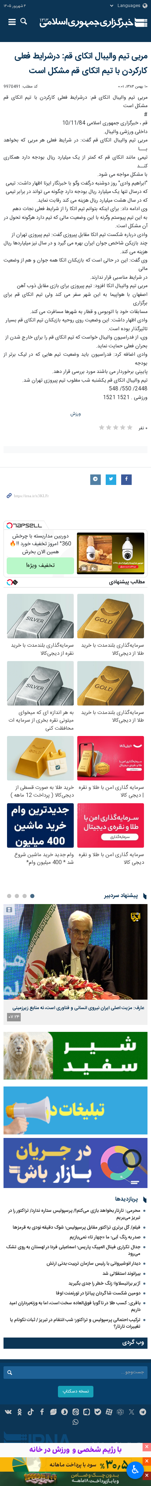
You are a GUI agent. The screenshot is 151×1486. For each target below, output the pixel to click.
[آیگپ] (86, 1412)
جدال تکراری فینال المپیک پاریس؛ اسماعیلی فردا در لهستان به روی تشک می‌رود (73, 1250)
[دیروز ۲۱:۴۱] (75, 952)
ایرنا (86, 23)
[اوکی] (19, 1412)
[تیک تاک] (30, 1412)
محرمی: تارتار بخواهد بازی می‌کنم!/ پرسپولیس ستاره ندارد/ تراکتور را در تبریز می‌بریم (74, 1214)
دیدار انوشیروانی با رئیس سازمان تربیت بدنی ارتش (92, 1264)
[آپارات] (109, 1412)
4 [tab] (9, 896)
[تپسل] (9, 525)
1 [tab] (32, 896)
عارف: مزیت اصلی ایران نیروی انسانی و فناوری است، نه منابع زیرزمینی (78, 1008)
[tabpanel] (75, 964)
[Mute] (94, 568)
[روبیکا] (120, 1412)
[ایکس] (131, 1412)
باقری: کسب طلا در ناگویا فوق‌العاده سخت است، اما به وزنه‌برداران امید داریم (74, 1306)
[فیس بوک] (42, 1412)
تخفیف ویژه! (40, 565)
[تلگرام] (142, 1412)
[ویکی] (8, 1412)
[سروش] (64, 1412)
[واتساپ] (75, 1423)
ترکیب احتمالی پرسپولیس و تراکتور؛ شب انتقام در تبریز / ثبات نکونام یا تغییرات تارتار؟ (75, 1323)
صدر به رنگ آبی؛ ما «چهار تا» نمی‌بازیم (105, 1237)
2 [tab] (24, 896)
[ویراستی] (53, 1412)
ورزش (76, 414)
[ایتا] (75, 1412)
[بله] (98, 1412)
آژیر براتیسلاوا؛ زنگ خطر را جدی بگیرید (104, 1283)
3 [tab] (17, 896)
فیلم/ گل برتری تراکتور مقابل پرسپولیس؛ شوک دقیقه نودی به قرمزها (76, 1227)
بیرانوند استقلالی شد (121, 1274)
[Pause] (84, 568)
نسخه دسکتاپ (76, 1391)
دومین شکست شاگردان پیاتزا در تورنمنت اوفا (98, 1293)
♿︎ (135, 1469)
